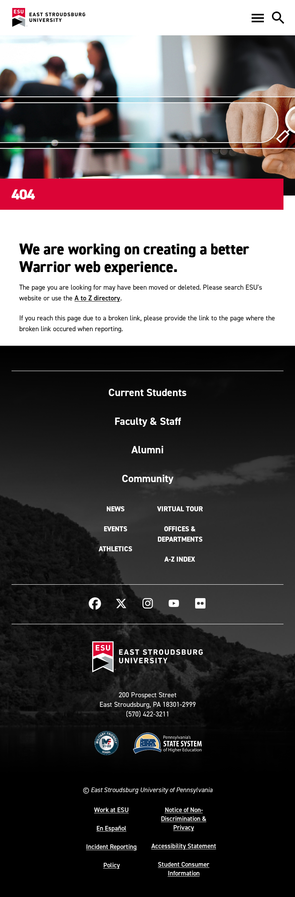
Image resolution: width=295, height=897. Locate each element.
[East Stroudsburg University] (48, 17)
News (115, 509)
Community (147, 478)
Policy (111, 865)
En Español (111, 828)
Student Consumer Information (183, 868)
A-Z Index (179, 559)
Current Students (147, 392)
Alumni (147, 449)
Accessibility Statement (183, 846)
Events (115, 529)
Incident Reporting (111, 846)
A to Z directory (97, 297)
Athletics (115, 549)
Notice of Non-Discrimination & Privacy (183, 819)
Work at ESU (111, 810)
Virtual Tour (180, 509)
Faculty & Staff (147, 421)
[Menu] (258, 17)
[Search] (278, 17)
